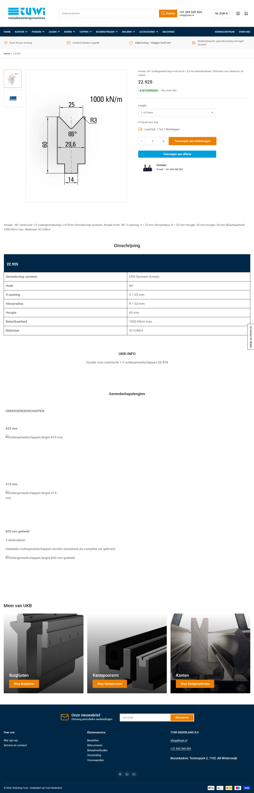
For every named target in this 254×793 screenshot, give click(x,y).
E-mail (160, 169)
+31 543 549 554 (174, 169)
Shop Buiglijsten (24, 683)
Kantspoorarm (106, 675)
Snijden (127, 31)
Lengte (142, 105)
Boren (68, 31)
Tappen (83, 31)
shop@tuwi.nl (187, 15)
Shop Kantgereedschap (195, 683)
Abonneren (182, 717)
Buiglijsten (19, 675)
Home (7, 31)
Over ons (244, 31)
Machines (169, 31)
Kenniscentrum (224, 31)
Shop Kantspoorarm (109, 683)
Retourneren (94, 745)
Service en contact (15, 745)
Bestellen (93, 740)
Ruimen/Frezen (105, 31)
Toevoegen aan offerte (177, 154)
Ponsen (36, 31)
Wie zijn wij (11, 740)
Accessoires (147, 31)
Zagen (53, 31)
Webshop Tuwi (20, 787)
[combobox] (118, 13)
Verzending (94, 755)
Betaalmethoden (97, 750)
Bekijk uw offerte (250, 337)
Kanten (19, 31)
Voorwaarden (95, 760)
